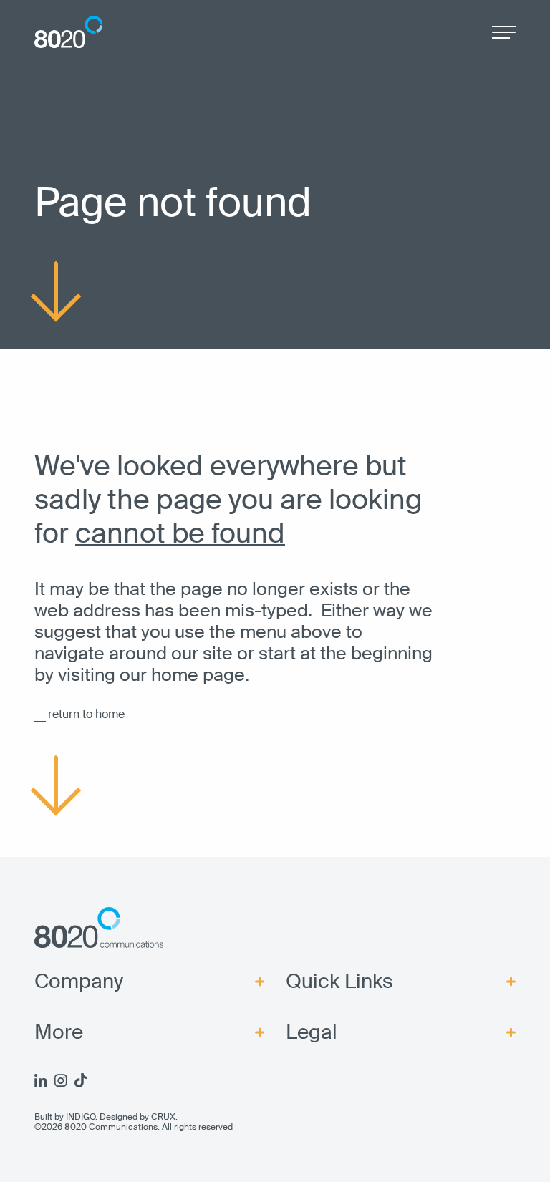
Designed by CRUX (137, 1117)
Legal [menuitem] (311, 1032)
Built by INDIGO (64, 1117)
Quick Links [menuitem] (339, 981)
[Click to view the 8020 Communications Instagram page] (60, 1080)
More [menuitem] (58, 1032)
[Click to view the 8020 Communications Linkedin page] (40, 1080)
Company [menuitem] (78, 981)
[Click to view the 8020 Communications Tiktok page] (80, 1080)
